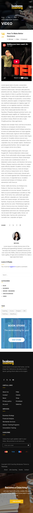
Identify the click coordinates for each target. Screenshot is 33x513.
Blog (9, 17)
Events (21, 469)
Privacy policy (7, 401)
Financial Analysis (8, 418)
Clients (18, 395)
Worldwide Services (9, 421)
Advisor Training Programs (11, 425)
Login (30, 1)
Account (5, 404)
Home (3, 17)
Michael (11, 39)
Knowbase (19, 401)
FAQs (17, 392)
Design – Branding (9, 291)
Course (12, 311)
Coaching (4, 311)
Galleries (18, 404)
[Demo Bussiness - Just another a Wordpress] (17, 7)
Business (6, 288)
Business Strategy (8, 415)
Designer (18, 311)
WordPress (13, 314)
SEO (24, 311)
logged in (12, 266)
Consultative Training (9, 428)
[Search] (29, 275)
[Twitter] (13, 225)
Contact (5, 395)
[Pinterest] (16, 225)
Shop (17, 398)
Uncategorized (8, 293)
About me (6, 392)
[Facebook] (9, 225)
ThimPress (5, 314)
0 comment (24, 39)
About (6, 469)
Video (15, 17)
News (4, 398)
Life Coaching (13, 469)
